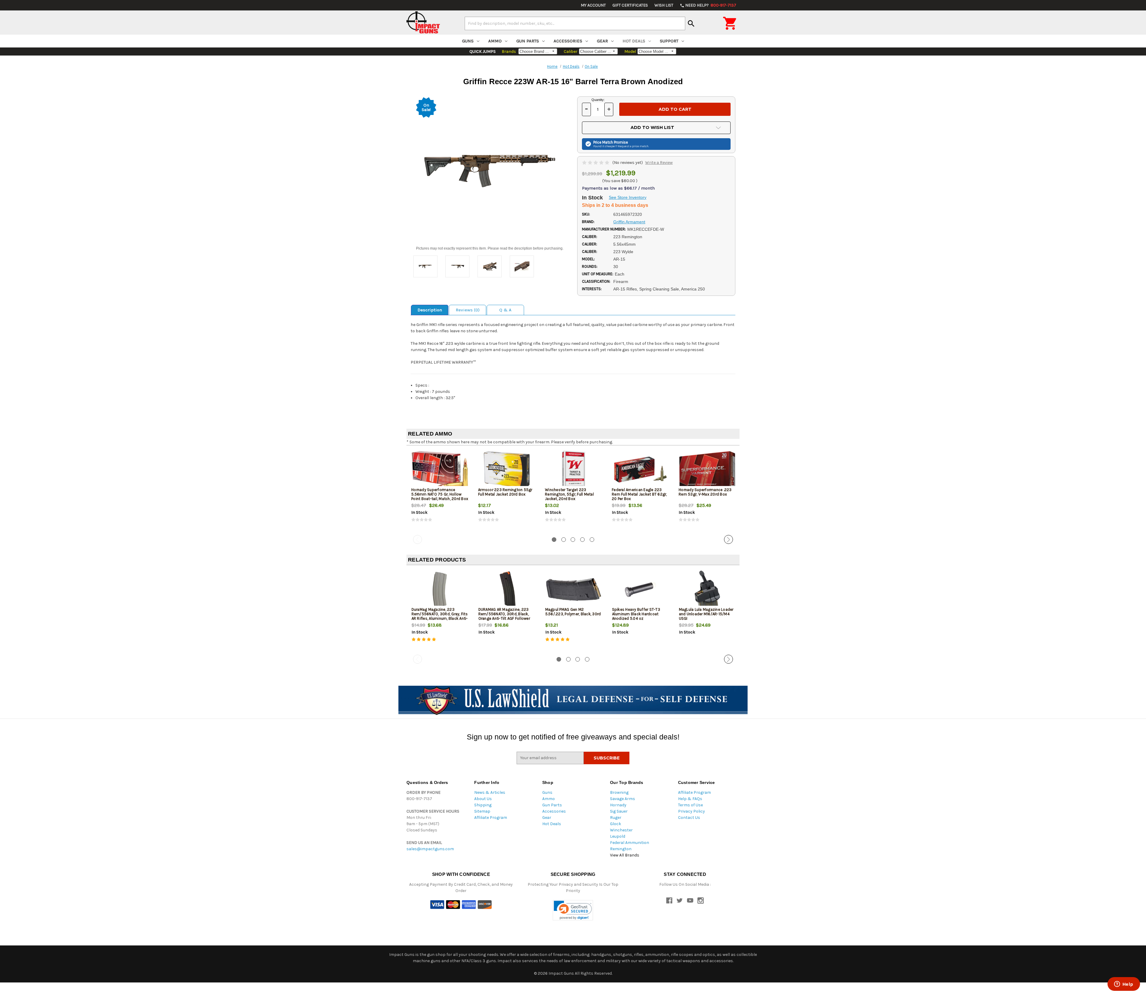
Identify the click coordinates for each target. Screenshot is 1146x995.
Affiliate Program (490, 817)
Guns (468, 41)
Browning (619, 792)
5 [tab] (592, 539)
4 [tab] (582, 539)
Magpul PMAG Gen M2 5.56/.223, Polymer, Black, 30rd (573, 611)
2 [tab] (563, 539)
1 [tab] (554, 539)
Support (669, 41)
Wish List (663, 5)
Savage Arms (622, 798)
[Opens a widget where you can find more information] (1123, 984)
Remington (620, 848)
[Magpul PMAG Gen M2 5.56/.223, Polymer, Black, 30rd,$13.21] (574, 589)
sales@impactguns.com (430, 848)
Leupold (617, 836)
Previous (417, 539)
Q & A (505, 310)
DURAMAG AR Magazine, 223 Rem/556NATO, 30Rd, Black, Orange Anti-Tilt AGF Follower (504, 614)
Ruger (615, 817)
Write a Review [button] (659, 162)
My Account (593, 5)
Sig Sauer (619, 811)
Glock (615, 823)
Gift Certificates (630, 5)
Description (430, 310)
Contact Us (689, 817)
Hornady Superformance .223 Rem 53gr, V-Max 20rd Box (705, 491)
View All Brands (624, 855)
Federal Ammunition (629, 842)
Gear (602, 41)
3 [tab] (573, 539)
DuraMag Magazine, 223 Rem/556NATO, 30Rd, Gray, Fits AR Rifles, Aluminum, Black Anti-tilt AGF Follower (440, 616)
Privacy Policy (691, 811)
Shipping (483, 805)
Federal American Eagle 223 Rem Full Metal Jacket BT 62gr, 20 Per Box (639, 494)
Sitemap (482, 811)
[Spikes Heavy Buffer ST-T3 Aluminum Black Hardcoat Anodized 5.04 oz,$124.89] (640, 589)
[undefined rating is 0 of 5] (596, 162)
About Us (483, 798)
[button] (573, 910)
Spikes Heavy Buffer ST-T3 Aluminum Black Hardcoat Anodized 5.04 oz (636, 614)
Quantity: (598, 100)
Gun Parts (527, 41)
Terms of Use (690, 805)
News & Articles (489, 792)
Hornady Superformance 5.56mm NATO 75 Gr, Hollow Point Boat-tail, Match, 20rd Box (439, 494)
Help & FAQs (690, 798)
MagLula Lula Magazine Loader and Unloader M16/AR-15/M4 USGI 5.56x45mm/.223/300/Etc (706, 616)
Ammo (495, 41)
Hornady (618, 805)
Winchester (621, 830)
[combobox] (575, 23)
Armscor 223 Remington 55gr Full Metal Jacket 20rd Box (505, 491)
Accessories (568, 41)
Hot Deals (634, 41)
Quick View (440, 469)
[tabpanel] (439, 491)
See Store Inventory (627, 197)
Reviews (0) (468, 310)
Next (728, 539)
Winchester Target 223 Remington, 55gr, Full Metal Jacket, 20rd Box (569, 494)
